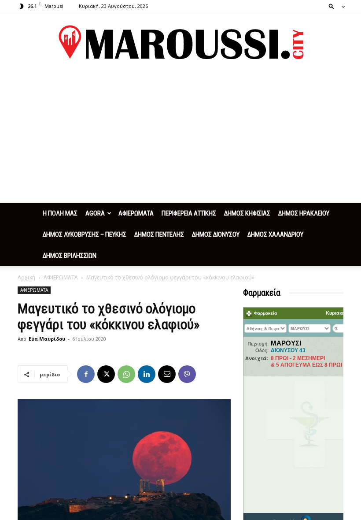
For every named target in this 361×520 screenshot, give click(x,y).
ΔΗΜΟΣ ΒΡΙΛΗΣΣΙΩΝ (69, 256)
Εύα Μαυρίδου (47, 338)
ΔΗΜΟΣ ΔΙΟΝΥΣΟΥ (215, 234)
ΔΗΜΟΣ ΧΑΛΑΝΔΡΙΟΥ (275, 234)
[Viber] (187, 374)
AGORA (95, 213)
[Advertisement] (180, 136)
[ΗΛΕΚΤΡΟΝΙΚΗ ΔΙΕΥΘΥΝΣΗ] (167, 374)
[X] (106, 374)
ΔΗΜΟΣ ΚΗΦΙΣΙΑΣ (247, 213)
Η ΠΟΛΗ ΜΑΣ (60, 213)
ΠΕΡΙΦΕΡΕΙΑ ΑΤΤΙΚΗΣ (189, 213)
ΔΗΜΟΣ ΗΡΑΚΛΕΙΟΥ (303, 213)
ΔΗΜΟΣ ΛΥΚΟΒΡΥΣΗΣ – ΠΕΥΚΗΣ (84, 234)
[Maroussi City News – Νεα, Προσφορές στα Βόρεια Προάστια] (180, 42)
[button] (334, 6)
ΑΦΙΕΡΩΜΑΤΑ (136, 213)
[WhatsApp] (126, 374)
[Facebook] (86, 374)
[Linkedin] (146, 374)
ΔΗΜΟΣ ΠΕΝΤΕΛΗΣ (159, 234)
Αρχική (26, 277)
